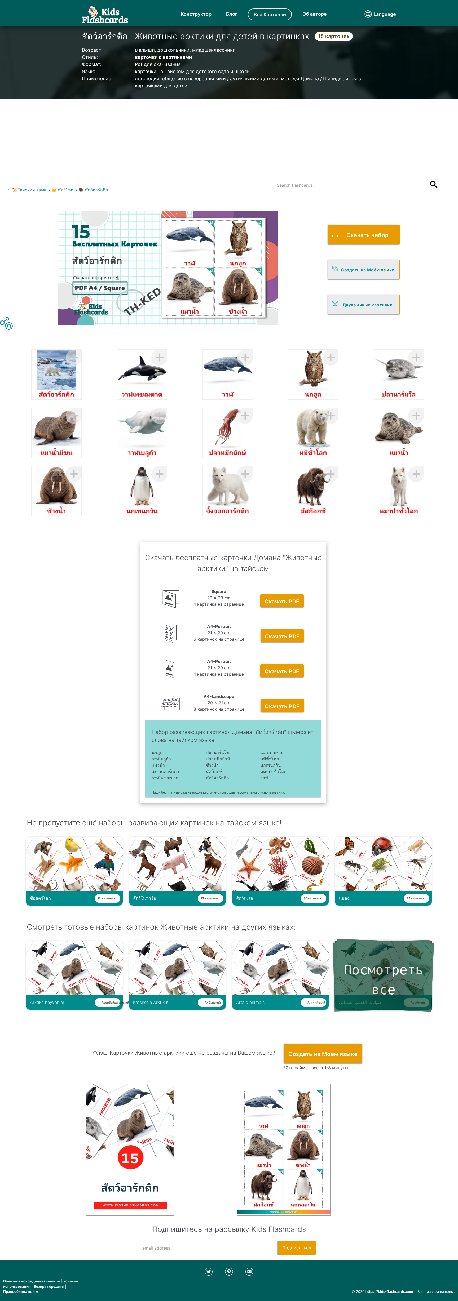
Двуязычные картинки (368, 305)
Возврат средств (49, 1286)
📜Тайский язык (29, 190)
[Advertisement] (229, 136)
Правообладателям (20, 1291)
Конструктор (196, 14)
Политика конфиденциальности (31, 1281)
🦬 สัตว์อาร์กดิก (93, 190)
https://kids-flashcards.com (389, 1291)
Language (374, 14)
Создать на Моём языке (367, 270)
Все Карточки (270, 14)
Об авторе (314, 14)
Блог (231, 14)
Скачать (282, 601)
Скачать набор (367, 235)
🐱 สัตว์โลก (62, 190)
